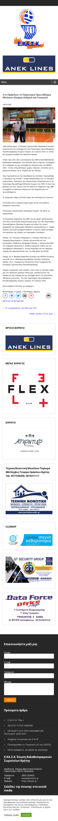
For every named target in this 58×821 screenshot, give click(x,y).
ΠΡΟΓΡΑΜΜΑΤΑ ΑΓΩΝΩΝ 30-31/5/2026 (27, 750)
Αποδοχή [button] (26, 815)
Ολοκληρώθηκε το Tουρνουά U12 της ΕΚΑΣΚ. (30, 745)
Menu (3, 82)
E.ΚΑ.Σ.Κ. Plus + (16, 720)
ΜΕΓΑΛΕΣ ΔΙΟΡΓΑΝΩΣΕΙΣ (13, 301)
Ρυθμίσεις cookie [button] (11, 815)
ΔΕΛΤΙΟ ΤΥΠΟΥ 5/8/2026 (20, 725)
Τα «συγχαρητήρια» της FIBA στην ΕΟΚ (20, 308)
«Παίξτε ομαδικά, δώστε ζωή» (42, 314)
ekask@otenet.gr (30, 778)
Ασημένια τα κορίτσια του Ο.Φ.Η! (23, 739)
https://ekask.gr (29, 781)
